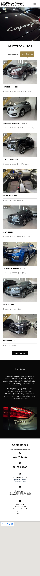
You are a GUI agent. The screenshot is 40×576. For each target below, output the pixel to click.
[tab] (13, 54)
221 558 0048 (20, 467)
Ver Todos (20, 353)
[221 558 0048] (20, 463)
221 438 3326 (20, 477)
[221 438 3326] (20, 474)
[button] (35, 4)
